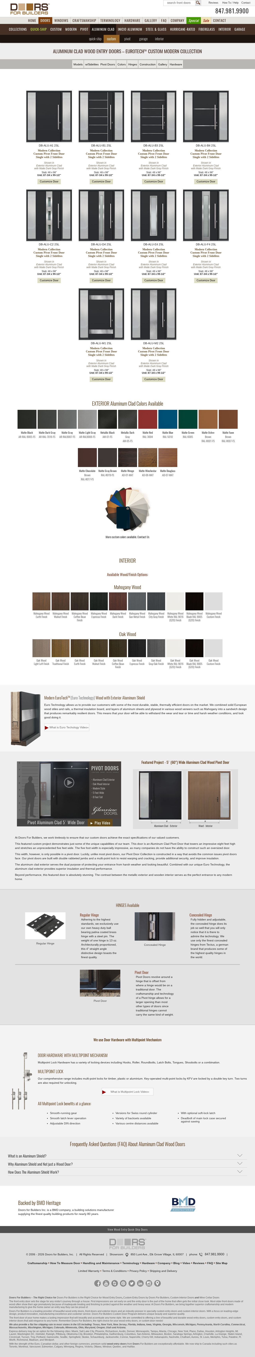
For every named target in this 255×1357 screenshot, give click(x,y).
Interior (225, 29)
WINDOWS (61, 20)
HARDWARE (132, 20)
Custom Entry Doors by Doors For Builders (146, 1297)
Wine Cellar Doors (209, 1297)
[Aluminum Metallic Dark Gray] (127, 428)
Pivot (84, 29)
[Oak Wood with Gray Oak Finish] (156, 656)
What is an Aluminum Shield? (27, 1155)
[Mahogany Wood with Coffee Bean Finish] (80, 609)
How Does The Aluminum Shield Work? (33, 1172)
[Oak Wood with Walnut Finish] (99, 656)
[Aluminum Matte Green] (187, 428)
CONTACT (219, 20)
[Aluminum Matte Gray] (67, 428)
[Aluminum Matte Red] (147, 428)
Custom (56, 29)
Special (193, 20)
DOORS (45, 20)
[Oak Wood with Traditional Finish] (61, 656)
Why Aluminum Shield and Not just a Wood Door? (40, 1164)
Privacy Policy (138, 1270)
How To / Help (230, 2)
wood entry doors (196, 1317)
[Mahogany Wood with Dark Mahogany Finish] (118, 609)
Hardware (176, 64)
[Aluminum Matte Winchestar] (147, 466)
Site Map (222, 1263)
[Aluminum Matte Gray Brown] (107, 466)
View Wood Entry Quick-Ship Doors (128, 1229)
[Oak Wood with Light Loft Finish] (41, 656)
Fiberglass (207, 29)
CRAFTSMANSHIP (84, 20)
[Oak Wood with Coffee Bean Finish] (118, 656)
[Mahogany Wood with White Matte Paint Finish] (175, 609)
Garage (239, 29)
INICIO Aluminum (130, 29)
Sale (206, 20)
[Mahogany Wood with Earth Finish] (41, 609)
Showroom (116, 1254)
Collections (18, 29)
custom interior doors (194, 1311)
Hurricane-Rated (182, 29)
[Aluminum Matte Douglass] (167, 466)
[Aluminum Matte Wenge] (127, 466)
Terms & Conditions (114, 1270)
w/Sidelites (92, 64)
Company (164, 1263)
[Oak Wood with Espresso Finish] (137, 656)
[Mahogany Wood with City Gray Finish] (156, 609)
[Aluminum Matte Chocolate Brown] (87, 466)
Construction (148, 64)
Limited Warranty (88, 1270)
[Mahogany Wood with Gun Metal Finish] (137, 609)
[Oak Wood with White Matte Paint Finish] (175, 656)
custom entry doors (167, 1311)
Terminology (130, 1263)
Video (186, 1263)
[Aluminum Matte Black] (27, 428)
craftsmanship (212, 1304)
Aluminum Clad (103, 29)
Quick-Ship (38, 29)
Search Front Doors (182, 3)
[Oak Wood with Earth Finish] (80, 656)
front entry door (22, 1301)
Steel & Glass (156, 29)
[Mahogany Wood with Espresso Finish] (99, 609)
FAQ (164, 20)
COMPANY (177, 20)
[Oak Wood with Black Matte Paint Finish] (194, 656)
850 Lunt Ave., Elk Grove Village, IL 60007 (157, 1254)
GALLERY (151, 20)
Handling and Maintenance (101, 1263)
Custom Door (120, 1314)
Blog (176, 1263)
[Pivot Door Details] (185, 828)
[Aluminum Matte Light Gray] (87, 428)
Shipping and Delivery (163, 1270)
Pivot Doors (107, 64)
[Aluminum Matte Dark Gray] (47, 428)
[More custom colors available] (127, 532)
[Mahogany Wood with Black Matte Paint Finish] (194, 609)
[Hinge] (45, 938)
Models (78, 64)
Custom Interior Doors (182, 1297)
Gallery (162, 64)
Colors (122, 64)
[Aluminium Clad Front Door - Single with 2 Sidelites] (49, 117)
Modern (71, 29)
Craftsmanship (37, 1263)
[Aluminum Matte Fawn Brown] (228, 428)
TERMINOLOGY (110, 20)
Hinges (132, 64)
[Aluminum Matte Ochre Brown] (208, 428)
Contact (245, 2)
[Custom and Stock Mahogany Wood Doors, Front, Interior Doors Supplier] (31, 9)
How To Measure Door (65, 1263)
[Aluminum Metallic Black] (107, 428)
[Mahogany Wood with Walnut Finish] (61, 609)
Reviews (213, 2)
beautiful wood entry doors (69, 1311)
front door (19, 1317)
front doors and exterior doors (101, 1311)
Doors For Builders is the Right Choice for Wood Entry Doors (89, 1297)
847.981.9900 (232, 11)
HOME (32, 20)
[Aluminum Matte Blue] (167, 428)
